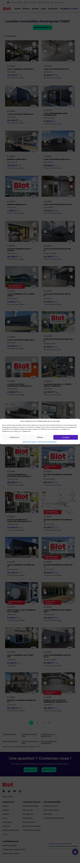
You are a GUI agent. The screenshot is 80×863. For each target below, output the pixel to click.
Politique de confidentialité (47, 442)
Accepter (65, 437)
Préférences (14, 437)
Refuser (40, 437)
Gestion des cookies (29, 442)
